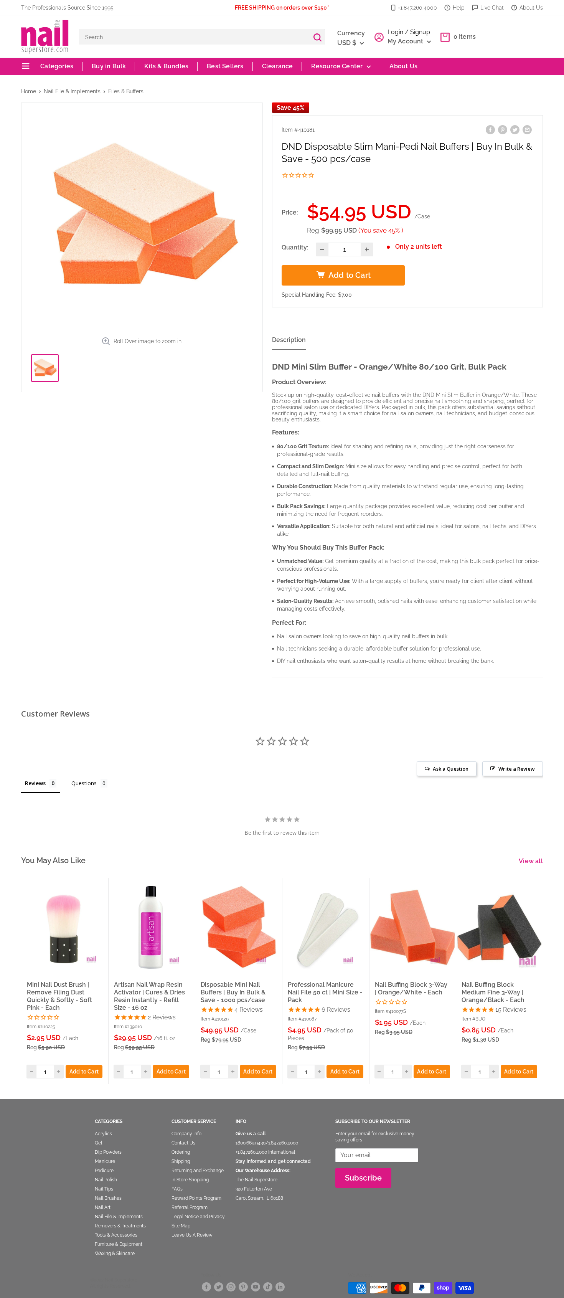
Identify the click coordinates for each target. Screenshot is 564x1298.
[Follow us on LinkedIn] (280, 1286)
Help (459, 8)
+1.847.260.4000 (417, 8)
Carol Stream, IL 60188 (259, 1198)
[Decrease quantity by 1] (322, 249)
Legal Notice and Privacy (198, 1216)
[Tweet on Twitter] (514, 129)
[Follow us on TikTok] (267, 1286)
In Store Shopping (190, 1179)
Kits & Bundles (166, 66)
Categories (56, 66)
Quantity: (295, 247)
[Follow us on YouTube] (255, 1286)
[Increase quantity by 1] (367, 249)
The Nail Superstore (256, 1179)
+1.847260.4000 (251, 1152)
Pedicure (104, 1170)
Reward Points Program (196, 1198)
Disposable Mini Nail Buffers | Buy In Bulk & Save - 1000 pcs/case (233, 992)
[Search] (317, 37)
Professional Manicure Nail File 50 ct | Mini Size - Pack (325, 992)
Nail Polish (106, 1179)
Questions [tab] (84, 783)
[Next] (543, 980)
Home (28, 91)
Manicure (105, 1161)
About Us (531, 8)
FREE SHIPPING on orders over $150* (282, 8)
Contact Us (183, 1143)
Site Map (181, 1226)
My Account (406, 41)
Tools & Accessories (116, 1235)
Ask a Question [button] (450, 768)
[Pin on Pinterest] (502, 129)
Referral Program (190, 1207)
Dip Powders (108, 1152)
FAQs (177, 1189)
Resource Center (337, 66)
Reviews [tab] (35, 783)
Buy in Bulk (109, 66)
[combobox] (194, 37)
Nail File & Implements (72, 91)
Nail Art (102, 1207)
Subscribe (363, 1177)
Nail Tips (104, 1189)
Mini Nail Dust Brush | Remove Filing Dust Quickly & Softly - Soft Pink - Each (59, 996)
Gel (98, 1143)
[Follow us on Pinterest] (243, 1286)
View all (531, 861)
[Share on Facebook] (490, 129)
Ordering (181, 1152)
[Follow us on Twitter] (218, 1286)
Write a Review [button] (516, 768)
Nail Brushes (108, 1198)
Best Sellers (225, 66)
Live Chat (492, 8)
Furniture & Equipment (118, 1244)
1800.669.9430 (251, 1143)
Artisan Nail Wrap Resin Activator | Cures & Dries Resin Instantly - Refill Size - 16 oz (149, 996)
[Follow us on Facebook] (206, 1286)
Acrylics (103, 1133)
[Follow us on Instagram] (231, 1286)
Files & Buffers (125, 91)
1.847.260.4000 (283, 1143)
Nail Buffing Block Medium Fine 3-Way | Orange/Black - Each (493, 992)
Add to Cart (84, 1071)
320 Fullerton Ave (254, 1189)
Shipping (181, 1161)
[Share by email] (527, 129)
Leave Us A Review (192, 1235)
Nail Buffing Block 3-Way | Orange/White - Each (411, 988)
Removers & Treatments (120, 1226)
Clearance (277, 66)
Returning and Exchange (198, 1170)
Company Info (186, 1133)
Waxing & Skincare (115, 1253)
